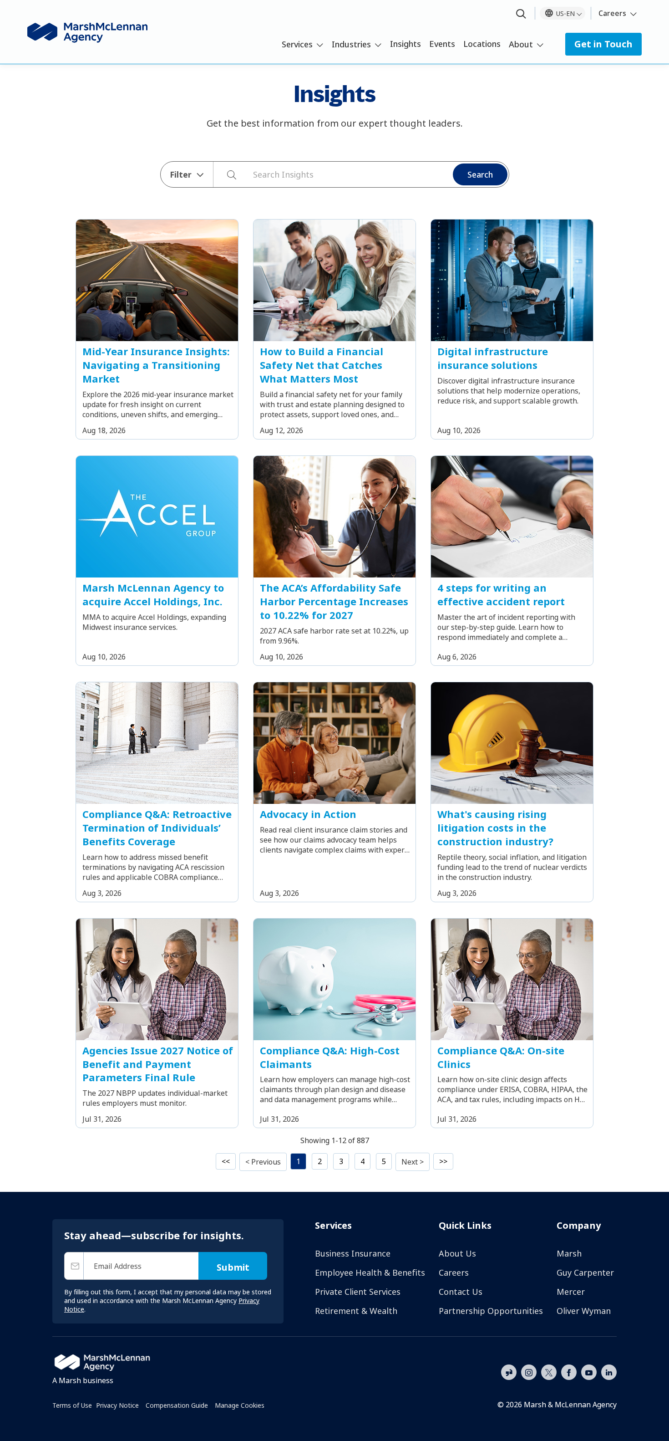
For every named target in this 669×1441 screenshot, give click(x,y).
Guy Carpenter (585, 1272)
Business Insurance (352, 1253)
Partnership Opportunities (491, 1310)
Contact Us (460, 1291)
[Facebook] (569, 1371)
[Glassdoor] (509, 1373)
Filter (181, 174)
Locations (482, 43)
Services (297, 44)
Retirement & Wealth (356, 1310)
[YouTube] (589, 1371)
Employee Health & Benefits (370, 1272)
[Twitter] (549, 1371)
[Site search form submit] (227, 174)
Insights (405, 43)
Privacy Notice (117, 1405)
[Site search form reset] (248, 173)
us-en (565, 13)
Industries (351, 44)
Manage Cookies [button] (239, 1405)
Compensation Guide (177, 1405)
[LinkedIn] (609, 1371)
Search (480, 174)
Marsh (569, 1253)
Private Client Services (357, 1291)
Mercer (571, 1291)
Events (442, 43)
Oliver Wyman (584, 1310)
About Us (457, 1253)
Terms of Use (72, 1405)
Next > (412, 1162)
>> (443, 1161)
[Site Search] (521, 14)
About (521, 44)
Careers (612, 13)
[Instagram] (529, 1373)
